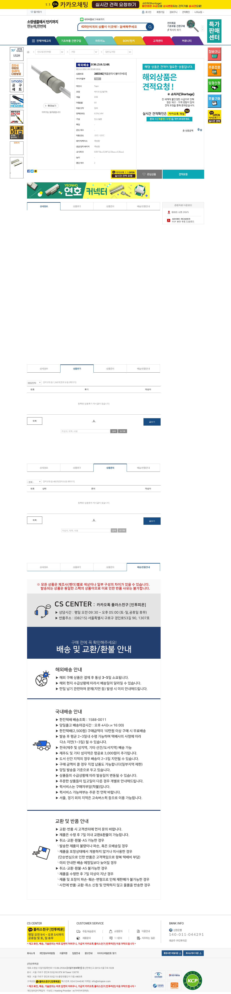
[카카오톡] (35, 171)
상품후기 (77, 206)
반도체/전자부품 (44, 52)
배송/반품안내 (143, 206)
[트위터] (32, 171)
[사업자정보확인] (74, 968)
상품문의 (110, 206)
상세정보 (44, 206)
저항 (73, 52)
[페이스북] (28, 171)
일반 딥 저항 (110, 52)
